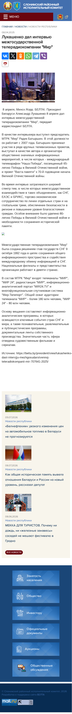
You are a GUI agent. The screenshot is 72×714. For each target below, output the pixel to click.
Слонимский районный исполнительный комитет (43, 6)
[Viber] (43, 55)
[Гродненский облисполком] (62, 17)
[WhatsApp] (28, 55)
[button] (6, 17)
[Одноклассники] (20, 55)
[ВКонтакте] (5, 55)
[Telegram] (35, 55)
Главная (7, 26)
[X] (12, 55)
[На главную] (7, 6)
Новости (21, 26)
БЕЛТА (40, 694)
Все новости (14, 552)
